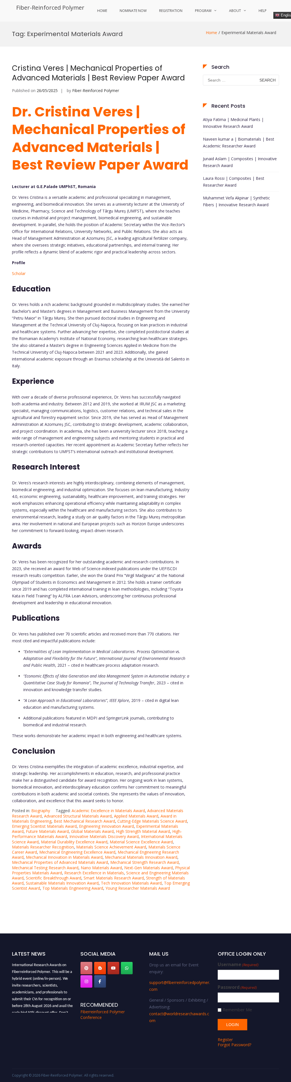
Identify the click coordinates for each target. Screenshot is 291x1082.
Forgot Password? (234, 1044)
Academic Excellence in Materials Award (108, 810)
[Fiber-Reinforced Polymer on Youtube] (113, 968)
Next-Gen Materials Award (148, 867)
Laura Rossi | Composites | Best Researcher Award (233, 182)
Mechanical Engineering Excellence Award (77, 852)
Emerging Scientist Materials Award (44, 826)
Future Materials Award (47, 831)
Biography (40, 810)
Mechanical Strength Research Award (144, 862)
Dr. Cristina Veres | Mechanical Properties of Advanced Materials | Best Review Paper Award (100, 138)
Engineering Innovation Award (106, 826)
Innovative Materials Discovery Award (104, 836)
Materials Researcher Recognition (43, 847)
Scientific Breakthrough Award (53, 878)
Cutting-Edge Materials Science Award (152, 821)
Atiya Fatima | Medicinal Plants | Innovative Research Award (233, 123)
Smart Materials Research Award (114, 878)
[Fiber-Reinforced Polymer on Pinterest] (86, 968)
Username (238, 965)
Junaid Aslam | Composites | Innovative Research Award (240, 162)
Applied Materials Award (136, 816)
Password (237, 987)
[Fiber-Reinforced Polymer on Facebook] (100, 981)
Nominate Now (133, 10)
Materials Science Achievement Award (111, 847)
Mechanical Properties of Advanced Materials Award (60, 862)
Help (263, 10)
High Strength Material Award (143, 831)
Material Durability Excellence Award (74, 842)
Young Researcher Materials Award (137, 888)
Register (225, 1039)
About (235, 10)
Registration (170, 10)
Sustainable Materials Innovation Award (62, 883)
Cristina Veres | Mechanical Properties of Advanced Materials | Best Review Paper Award (98, 73)
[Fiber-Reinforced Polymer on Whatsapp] (127, 968)
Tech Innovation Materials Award (131, 883)
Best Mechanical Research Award (84, 821)
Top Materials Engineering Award (72, 888)
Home (102, 10)
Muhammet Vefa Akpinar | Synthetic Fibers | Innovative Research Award (236, 201)
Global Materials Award (92, 831)
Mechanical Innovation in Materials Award (64, 857)
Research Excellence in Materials (94, 872)
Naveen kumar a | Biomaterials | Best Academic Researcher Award (238, 142)
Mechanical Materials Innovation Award (141, 857)
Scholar (19, 273)
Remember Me (237, 1009)
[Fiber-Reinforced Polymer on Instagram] (86, 981)
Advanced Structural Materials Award (78, 816)
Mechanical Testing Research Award (45, 867)
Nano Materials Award (101, 867)
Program (203, 10)
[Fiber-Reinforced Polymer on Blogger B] (100, 968)
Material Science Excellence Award (141, 842)
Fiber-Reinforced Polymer (50, 7)
